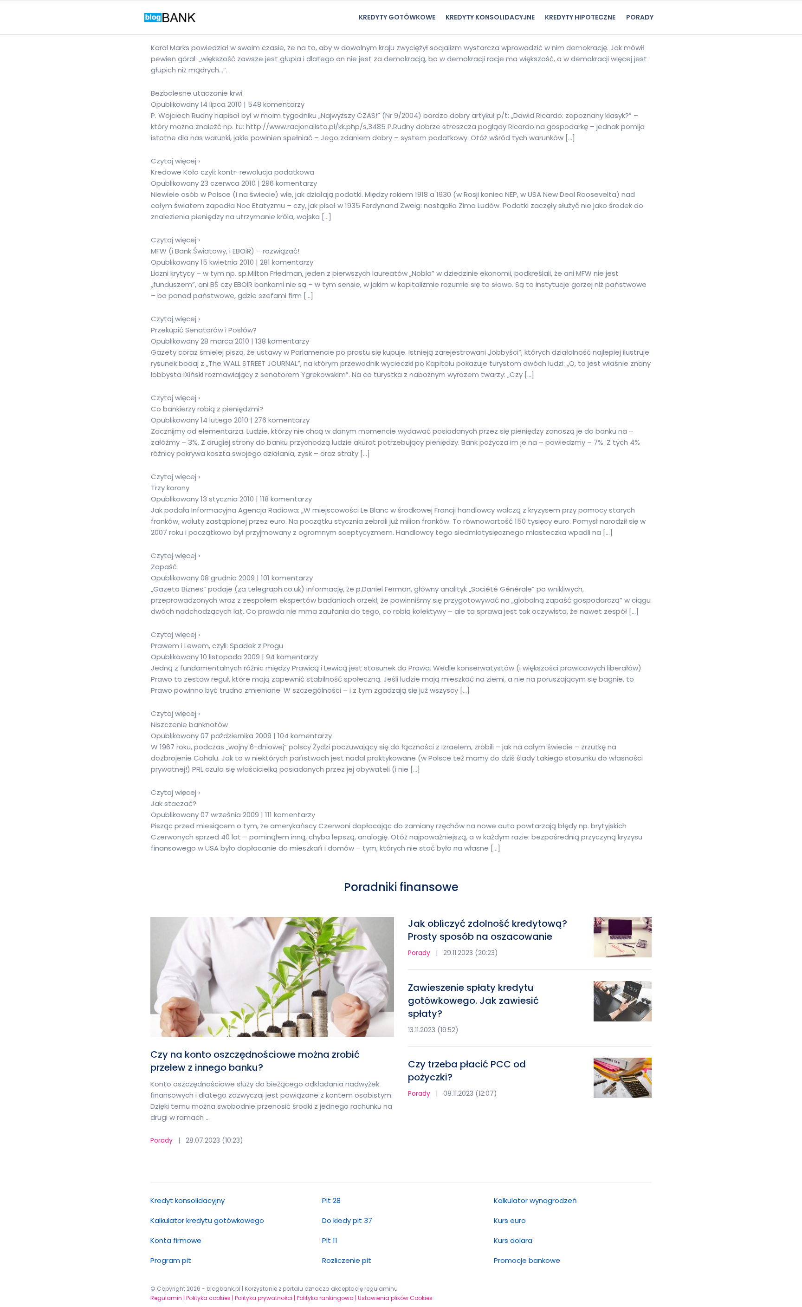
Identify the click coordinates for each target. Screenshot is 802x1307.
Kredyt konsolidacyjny (187, 1200)
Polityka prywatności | (265, 1298)
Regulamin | (167, 1298)
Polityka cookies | (209, 1298)
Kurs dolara (513, 1240)
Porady (639, 17)
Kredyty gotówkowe (397, 17)
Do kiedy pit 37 (347, 1220)
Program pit (170, 1260)
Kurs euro (510, 1220)
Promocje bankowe (527, 1260)
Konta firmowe (175, 1240)
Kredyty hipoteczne (580, 17)
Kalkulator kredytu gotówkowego (207, 1220)
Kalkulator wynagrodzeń (535, 1200)
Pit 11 (329, 1240)
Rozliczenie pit (346, 1260)
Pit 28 (331, 1200)
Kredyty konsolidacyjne (490, 17)
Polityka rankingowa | (326, 1298)
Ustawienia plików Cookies (395, 1298)
